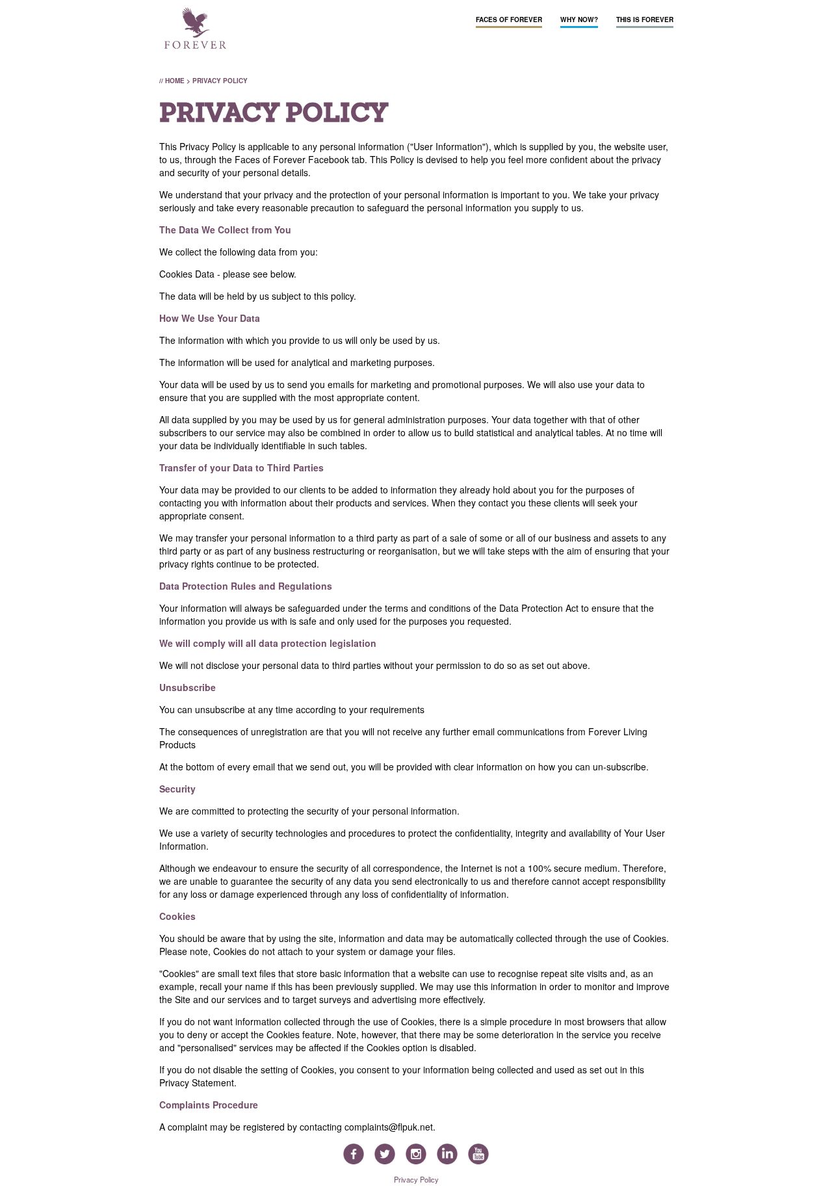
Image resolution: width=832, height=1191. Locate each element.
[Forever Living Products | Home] (195, 29)
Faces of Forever (509, 19)
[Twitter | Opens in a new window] (384, 1155)
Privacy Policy (416, 1179)
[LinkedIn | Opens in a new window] (447, 1155)
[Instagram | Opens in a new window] (416, 1155)
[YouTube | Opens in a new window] (478, 1155)
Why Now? (579, 19)
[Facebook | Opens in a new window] (353, 1155)
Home (175, 80)
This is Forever (644, 19)
